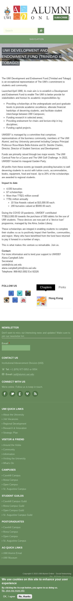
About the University (13, 414)
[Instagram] (6, 302)
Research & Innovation (15, 428)
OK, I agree (9, 596)
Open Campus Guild (13, 510)
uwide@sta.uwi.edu (12, 264)
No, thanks (24, 596)
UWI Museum (10, 557)
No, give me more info (13, 590)
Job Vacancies (10, 419)
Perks (62, 287)
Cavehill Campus (12, 475)
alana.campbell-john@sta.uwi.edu (19, 268)
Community (9, 449)
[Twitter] (20, 295)
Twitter (12, 394)
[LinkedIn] (15, 302)
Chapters (46, 287)
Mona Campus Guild (13, 506)
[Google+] (28, 295)
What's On (8, 463)
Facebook (5, 394)
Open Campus (10, 484)
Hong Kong (56, 298)
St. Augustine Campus (14, 489)
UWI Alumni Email (12, 553)
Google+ (20, 394)
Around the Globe (12, 445)
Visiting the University (14, 458)
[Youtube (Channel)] (23, 302)
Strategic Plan (10, 432)
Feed (35, 394)
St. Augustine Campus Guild (17, 515)
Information (9, 454)
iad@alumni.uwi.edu (23, 374)
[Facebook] (11, 295)
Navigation (37, 39)
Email (6, 343)
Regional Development (14, 423)
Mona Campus (10, 480)
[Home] (37, 13)
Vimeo (27, 394)
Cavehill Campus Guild (15, 501)
